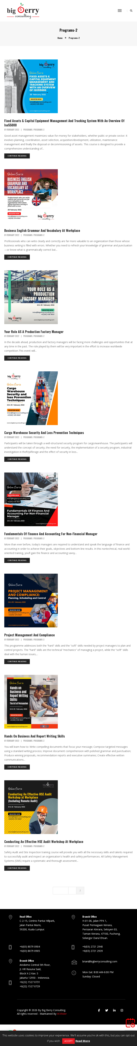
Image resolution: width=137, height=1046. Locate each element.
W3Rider (62, 1013)
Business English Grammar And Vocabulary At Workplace (42, 230)
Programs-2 (39, 129)
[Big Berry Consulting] (23, 10)
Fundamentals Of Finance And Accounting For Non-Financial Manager (50, 534)
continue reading (17, 156)
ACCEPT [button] (68, 1041)
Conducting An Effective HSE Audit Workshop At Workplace (43, 841)
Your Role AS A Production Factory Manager (34, 331)
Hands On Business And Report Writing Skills (34, 736)
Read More (82, 1041)
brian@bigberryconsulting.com (99, 961)
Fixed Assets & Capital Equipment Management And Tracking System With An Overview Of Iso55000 (64, 123)
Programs (27, 129)
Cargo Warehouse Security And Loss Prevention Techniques (44, 432)
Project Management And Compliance (29, 635)
